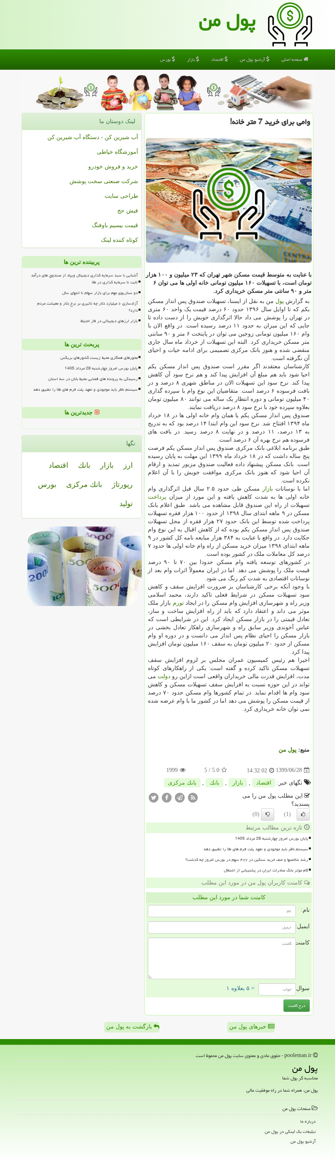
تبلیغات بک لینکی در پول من (290, 1131)
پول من (227, 20)
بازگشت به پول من (130, 1027)
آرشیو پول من (253, 59)
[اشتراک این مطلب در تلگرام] (179, 797)
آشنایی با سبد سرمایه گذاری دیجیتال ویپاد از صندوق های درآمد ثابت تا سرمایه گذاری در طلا (84, 278)
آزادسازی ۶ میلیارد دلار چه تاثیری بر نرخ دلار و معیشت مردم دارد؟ (87, 306)
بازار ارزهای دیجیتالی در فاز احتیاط (109, 321)
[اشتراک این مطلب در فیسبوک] (166, 797)
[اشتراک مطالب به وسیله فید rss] (193, 797)
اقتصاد (218, 59)
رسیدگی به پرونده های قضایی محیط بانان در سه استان (93, 379)
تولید (126, 504)
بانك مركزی (182, 783)
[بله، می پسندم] (303, 814)
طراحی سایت (121, 196)
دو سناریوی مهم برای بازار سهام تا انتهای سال (100, 293)
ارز (128, 465)
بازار (191, 59)
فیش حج (127, 211)
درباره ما (308, 1121)
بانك (214, 783)
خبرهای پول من (248, 1027)
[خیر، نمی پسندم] (267, 814)
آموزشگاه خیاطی (117, 152)
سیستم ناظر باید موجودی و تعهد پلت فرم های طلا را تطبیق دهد (255, 849)
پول (279, 301)
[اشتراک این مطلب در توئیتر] (153, 797)
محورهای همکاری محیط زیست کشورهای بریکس (99, 358)
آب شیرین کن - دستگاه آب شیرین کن (92, 137)
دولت (164, 676)
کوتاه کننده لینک (119, 240)
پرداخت (157, 497)
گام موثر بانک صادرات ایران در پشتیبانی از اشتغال (266, 870)
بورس (166, 59)
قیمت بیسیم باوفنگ (115, 225)
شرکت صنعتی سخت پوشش (103, 181)
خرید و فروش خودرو (113, 167)
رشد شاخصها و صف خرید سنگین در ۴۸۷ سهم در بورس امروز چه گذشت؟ (246, 860)
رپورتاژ (122, 484)
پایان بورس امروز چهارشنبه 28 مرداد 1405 (271, 838)
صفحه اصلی (292, 59)
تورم (178, 603)
